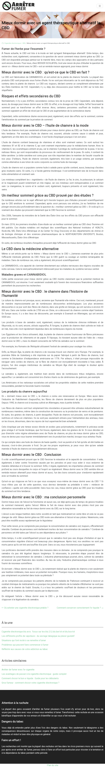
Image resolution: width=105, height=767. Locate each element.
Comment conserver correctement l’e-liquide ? (79, 607)
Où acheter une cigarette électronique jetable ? (26, 607)
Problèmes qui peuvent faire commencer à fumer (25, 644)
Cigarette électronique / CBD (15, 43)
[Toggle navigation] (100, 6)
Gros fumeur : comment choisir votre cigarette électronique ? (30, 682)
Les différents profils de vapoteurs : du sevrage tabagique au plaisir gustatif (38, 636)
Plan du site (52, 765)
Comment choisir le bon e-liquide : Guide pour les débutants (30, 678)
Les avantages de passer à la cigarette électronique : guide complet (34, 674)
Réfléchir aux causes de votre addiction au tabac (25, 649)
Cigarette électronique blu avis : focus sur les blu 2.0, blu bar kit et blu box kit (38, 631)
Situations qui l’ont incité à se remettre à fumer (24, 640)
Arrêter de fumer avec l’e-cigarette (18, 669)
